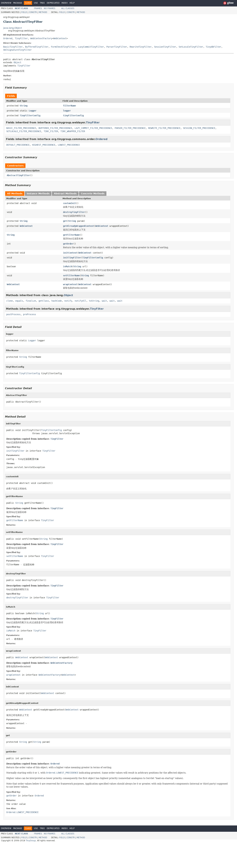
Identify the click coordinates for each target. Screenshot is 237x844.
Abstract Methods (65, 193)
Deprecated (53, 3)
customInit (69, 203)
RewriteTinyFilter (141, 46)
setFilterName (71, 275)
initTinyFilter (72, 257)
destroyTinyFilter (74, 212)
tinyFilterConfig (73, 115)
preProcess (29, 314)
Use (36, 3)
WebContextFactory (41, 38)
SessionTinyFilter (165, 46)
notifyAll (80, 301)
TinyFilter (21, 38)
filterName (69, 105)
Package (17, 3)
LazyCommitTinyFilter (91, 46)
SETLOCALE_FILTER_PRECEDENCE (23, 131)
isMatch (67, 266)
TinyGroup (31, 840)
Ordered (7, 38)
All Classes (67, 8)
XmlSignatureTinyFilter (17, 50)
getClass (44, 301)
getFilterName (71, 235)
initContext (70, 252)
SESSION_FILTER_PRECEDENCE (199, 128)
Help (71, 3)
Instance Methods (38, 193)
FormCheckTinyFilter (63, 46)
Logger (32, 110)
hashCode (56, 301)
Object (17, 62)
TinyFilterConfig (30, 115)
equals (19, 301)
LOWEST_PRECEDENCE (69, 145)
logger (67, 110)
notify (68, 301)
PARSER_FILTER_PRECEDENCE (130, 128)
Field (24, 12)
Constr (33, 12)
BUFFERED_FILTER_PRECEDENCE (55, 128)
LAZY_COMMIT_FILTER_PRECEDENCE (93, 128)
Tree (42, 3)
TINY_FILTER (51, 131)
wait (104, 301)
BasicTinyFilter (13, 46)
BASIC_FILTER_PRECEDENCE (21, 128)
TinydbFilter (213, 46)
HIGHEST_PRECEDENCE (43, 145)
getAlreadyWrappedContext (78, 226)
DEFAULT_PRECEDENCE (18, 145)
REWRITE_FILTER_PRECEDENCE (164, 128)
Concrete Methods (92, 193)
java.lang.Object (12, 28)
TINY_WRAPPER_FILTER (72, 131)
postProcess (13, 314)
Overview (6, 3)
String (23, 105)
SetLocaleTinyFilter (191, 46)
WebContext (60, 38)
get (65, 221)
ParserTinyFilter (116, 46)
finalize (31, 301)
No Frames (49, 8)
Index (64, 3)
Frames (38, 8)
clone (9, 301)
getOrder (68, 243)
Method (43, 12)
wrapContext (70, 284)
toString (94, 301)
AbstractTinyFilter (18, 175)
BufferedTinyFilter (36, 46)
